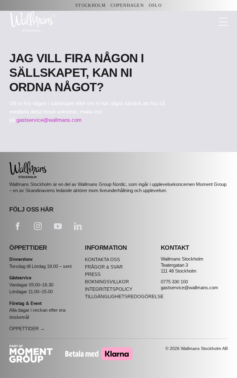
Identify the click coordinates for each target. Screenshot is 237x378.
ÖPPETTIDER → (27, 328)
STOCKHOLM (90, 5)
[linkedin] (77, 226)
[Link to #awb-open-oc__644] (223, 22)
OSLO (155, 5)
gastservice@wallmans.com (48, 120)
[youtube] (57, 226)
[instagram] (37, 226)
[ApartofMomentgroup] (30, 348)
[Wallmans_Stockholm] (27, 164)
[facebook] (17, 226)
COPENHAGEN (127, 5)
